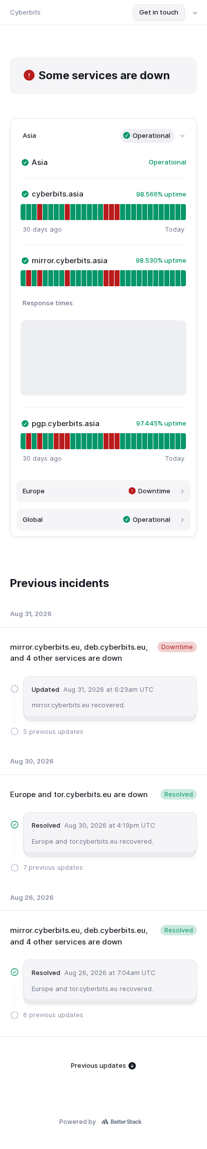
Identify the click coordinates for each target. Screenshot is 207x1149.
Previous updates (99, 1065)
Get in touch (158, 12)
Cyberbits (25, 12)
